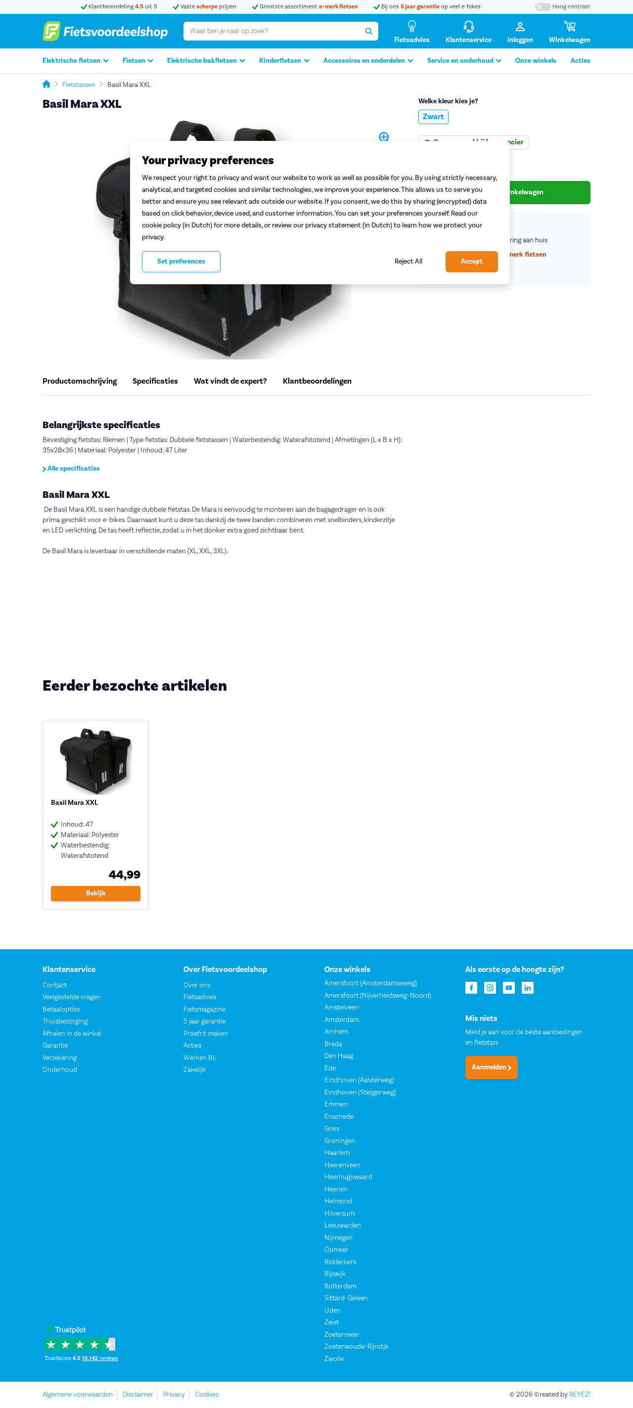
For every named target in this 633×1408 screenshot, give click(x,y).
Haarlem (337, 1152)
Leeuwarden (342, 1225)
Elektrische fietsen (71, 60)
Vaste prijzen (207, 6)
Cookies (207, 1394)
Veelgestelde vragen (72, 997)
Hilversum (339, 1213)
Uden (332, 1310)
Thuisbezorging (65, 1021)
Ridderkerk (340, 1262)
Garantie (55, 1045)
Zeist (331, 1322)
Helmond (338, 1201)
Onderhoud (60, 1069)
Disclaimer (138, 1394)
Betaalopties (61, 1009)
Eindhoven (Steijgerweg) (360, 1092)
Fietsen (134, 60)
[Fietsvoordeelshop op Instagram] (490, 987)
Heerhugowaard (348, 1177)
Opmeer (336, 1249)
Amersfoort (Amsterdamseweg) (370, 983)
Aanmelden (490, 1067)
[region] (320, 212)
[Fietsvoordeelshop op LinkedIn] (528, 987)
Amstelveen (341, 1007)
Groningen (340, 1141)
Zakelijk (194, 1069)
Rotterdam (340, 1286)
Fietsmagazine (204, 1009)
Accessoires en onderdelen (364, 60)
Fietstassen (78, 85)
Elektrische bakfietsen (202, 60)
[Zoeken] (369, 31)
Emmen (336, 1104)
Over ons (196, 985)
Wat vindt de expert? (230, 381)
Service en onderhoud (460, 60)
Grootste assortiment (308, 6)
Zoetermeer (342, 1334)
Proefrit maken (205, 1033)
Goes (331, 1128)
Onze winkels (535, 60)
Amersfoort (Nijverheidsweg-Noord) (377, 995)
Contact (55, 985)
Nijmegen (338, 1237)
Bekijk (96, 893)
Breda (333, 1044)
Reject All (408, 261)
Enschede (339, 1116)
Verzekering (60, 1058)
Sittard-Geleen (346, 1298)
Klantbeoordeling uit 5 (122, 6)
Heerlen (336, 1189)
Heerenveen (342, 1165)
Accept (472, 261)
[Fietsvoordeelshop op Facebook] (471, 987)
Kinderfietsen (280, 60)
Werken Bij (199, 1058)
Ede (330, 1068)
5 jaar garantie (204, 1021)
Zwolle (334, 1359)
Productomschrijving (80, 381)
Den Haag (338, 1056)
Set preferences (181, 261)
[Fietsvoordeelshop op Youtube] (509, 987)
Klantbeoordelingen (317, 381)
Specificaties (155, 381)
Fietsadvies (199, 997)
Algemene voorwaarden (78, 1394)
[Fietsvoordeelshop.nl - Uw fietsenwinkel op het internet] (105, 31)
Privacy (174, 1394)
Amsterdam (341, 1019)
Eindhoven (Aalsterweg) (359, 1080)
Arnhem (336, 1031)
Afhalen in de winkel (72, 1033)
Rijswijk (335, 1274)
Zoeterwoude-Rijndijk (356, 1346)
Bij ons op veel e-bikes (430, 6)
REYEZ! (579, 1394)
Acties (580, 60)
